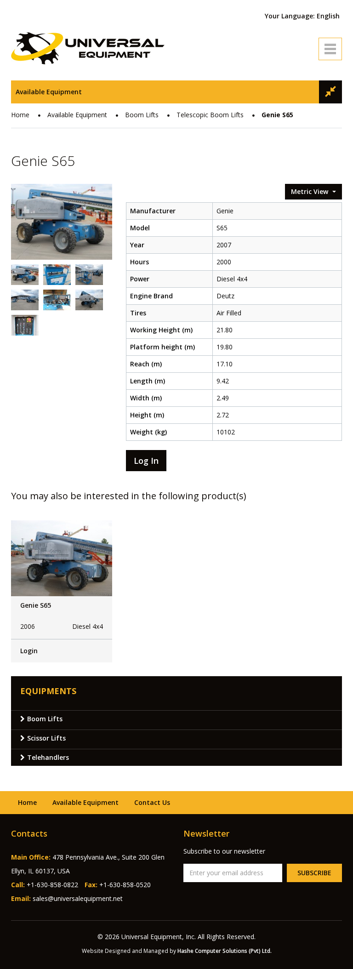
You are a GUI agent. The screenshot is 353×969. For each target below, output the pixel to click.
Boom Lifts (142, 114)
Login (29, 650)
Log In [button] (146, 460)
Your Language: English (302, 15)
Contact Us (152, 802)
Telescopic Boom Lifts (210, 114)
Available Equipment (49, 91)
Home (20, 114)
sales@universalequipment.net (78, 898)
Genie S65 (35, 605)
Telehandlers (48, 757)
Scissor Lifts (46, 738)
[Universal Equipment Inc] (88, 47)
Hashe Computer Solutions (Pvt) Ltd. (224, 950)
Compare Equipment (330, 91)
